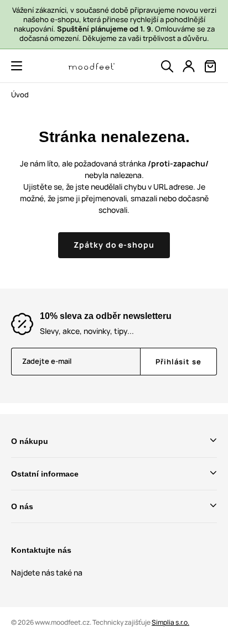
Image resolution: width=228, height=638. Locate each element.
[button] (16, 65)
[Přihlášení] (188, 66)
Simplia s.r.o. (170, 622)
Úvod (20, 95)
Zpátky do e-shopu (114, 244)
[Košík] (210, 66)
